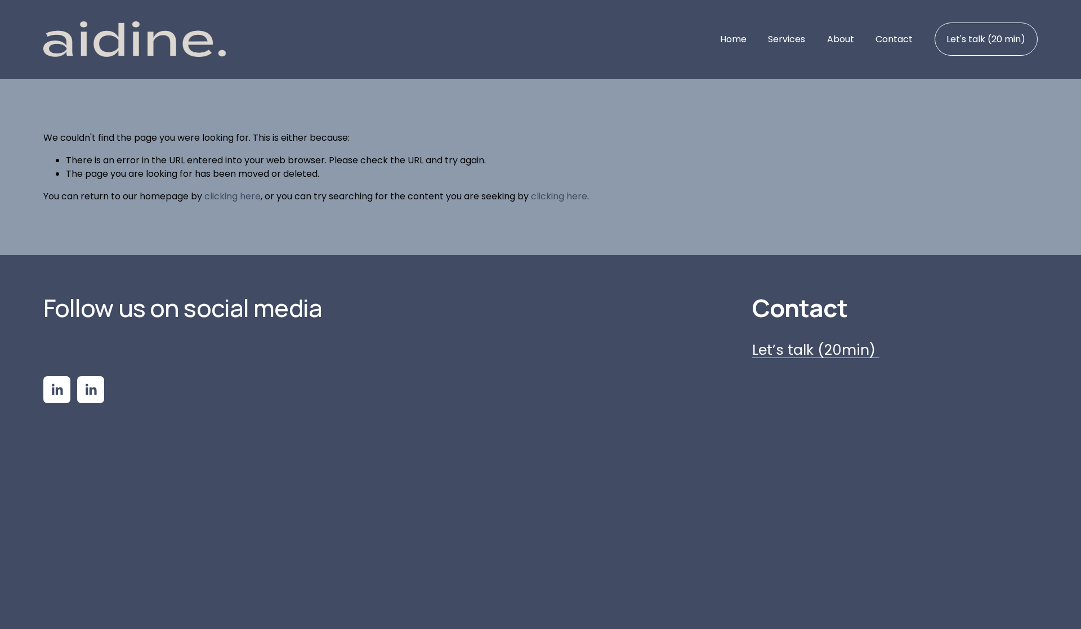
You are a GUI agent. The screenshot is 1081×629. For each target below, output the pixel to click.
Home (733, 39)
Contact (894, 39)
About (840, 39)
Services (786, 39)
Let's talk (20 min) (985, 39)
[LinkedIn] (56, 389)
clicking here (232, 196)
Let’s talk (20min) (815, 350)
